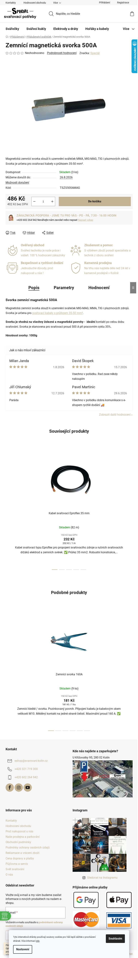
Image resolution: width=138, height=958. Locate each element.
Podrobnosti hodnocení (62, 53)
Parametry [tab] (64, 287)
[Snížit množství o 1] (34, 201)
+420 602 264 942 (26, 777)
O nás (9, 874)
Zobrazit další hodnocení (114, 414)
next (130, 510)
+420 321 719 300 (26, 769)
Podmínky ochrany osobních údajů (28, 847)
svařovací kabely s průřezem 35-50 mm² (57, 313)
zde (37, 941)
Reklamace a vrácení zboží (22, 853)
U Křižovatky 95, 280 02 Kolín (91, 757)
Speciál (95, 53)
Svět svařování (15, 869)
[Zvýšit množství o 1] (52, 201)
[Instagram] (19, 787)
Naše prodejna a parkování (23, 836)
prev (8, 510)
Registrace (123, 2)
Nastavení (22, 949)
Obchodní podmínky (18, 842)
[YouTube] (28, 787)
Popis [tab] (33, 287)
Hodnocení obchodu (35, 2)
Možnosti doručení (17, 182)
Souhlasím (115, 938)
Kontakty (11, 2)
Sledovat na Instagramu (102, 877)
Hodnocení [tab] (99, 287)
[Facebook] (10, 787)
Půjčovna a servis (17, 864)
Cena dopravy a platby (20, 858)
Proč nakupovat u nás (19, 831)
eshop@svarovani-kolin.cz (31, 760)
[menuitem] (12, 29)
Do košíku (94, 201)
